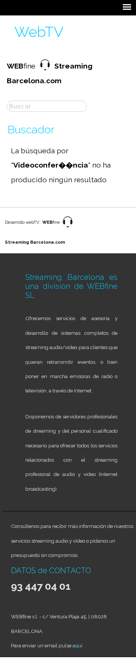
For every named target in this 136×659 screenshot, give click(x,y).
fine (51, 222)
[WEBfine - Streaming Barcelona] (68, 227)
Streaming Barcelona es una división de (71, 282)
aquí (77, 645)
